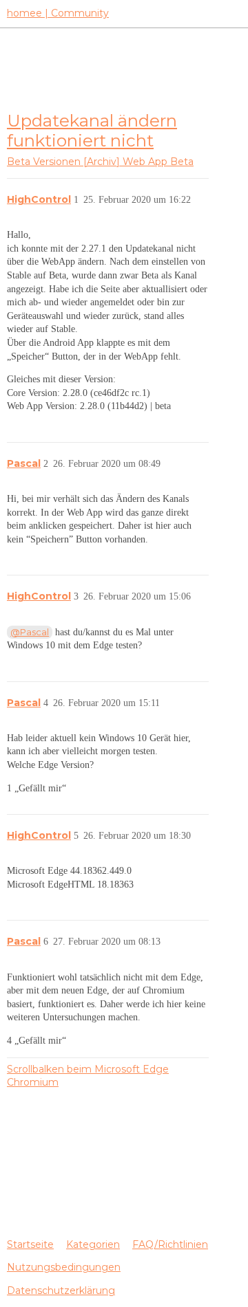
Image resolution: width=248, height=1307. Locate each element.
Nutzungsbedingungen (64, 1267)
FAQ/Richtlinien (170, 1244)
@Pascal (29, 631)
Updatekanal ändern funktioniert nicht (92, 130)
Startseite (30, 1244)
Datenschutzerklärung (61, 1290)
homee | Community (58, 13)
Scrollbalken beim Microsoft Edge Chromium (88, 1076)
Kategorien (93, 1244)
